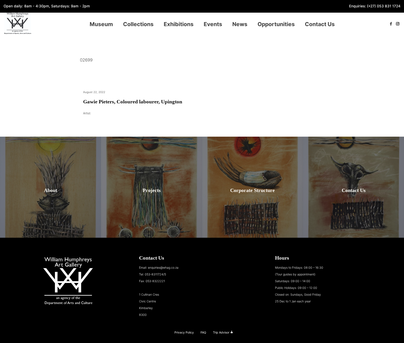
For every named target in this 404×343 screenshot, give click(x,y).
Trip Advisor (221, 332)
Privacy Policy (184, 332)
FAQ (203, 332)
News (239, 24)
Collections (138, 24)
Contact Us (320, 24)
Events (213, 24)
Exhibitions (179, 24)
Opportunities (276, 24)
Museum (101, 24)
